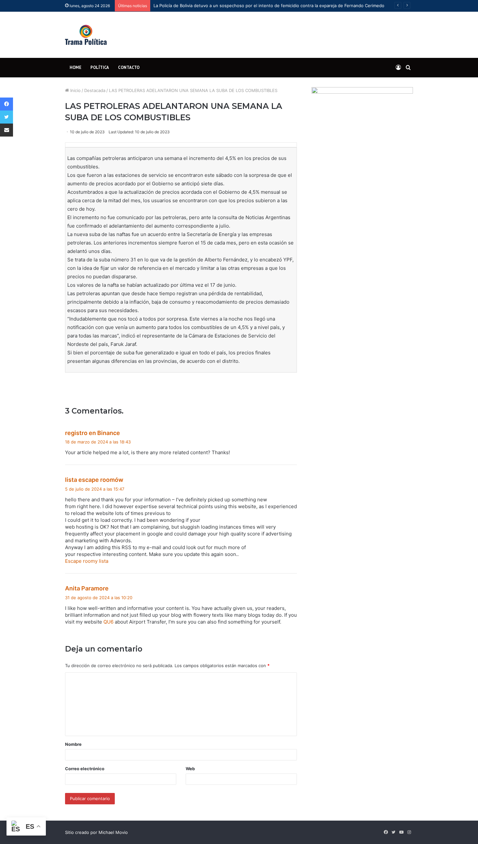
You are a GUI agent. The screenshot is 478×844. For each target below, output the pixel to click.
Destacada (94, 90)
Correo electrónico (84, 768)
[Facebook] (6, 104)
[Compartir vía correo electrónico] (6, 130)
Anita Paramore (87, 588)
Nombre (73, 744)
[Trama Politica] (86, 35)
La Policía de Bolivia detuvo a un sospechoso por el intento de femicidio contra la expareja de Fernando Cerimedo (268, 5)
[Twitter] (6, 117)
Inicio (75, 90)
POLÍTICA (99, 67)
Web (190, 768)
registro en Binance (92, 432)
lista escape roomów (94, 479)
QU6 (108, 622)
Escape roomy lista (86, 561)
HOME (75, 67)
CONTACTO (128, 67)
